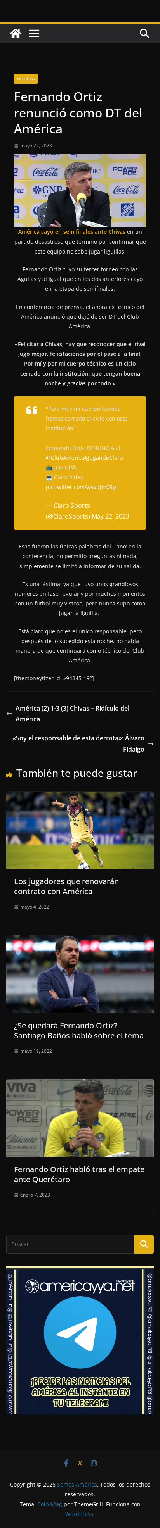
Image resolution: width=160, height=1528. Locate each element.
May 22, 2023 (110, 516)
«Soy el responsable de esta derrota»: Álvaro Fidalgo (78, 744)
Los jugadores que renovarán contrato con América (66, 886)
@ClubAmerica (65, 457)
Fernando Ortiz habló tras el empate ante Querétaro (79, 1174)
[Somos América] (15, 33)
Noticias (26, 78)
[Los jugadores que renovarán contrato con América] (80, 797)
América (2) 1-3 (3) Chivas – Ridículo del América (72, 714)
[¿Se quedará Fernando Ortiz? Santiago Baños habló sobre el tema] (80, 940)
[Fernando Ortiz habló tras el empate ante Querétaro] (80, 1084)
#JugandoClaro (103, 457)
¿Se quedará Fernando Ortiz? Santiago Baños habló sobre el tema (79, 1030)
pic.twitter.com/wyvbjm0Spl (82, 487)
